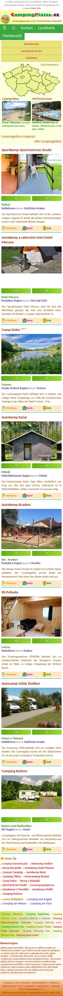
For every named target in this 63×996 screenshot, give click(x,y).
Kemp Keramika (12, 868)
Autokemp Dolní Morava (39, 868)
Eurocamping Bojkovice (42, 885)
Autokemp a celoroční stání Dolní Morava (27, 240)
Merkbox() (12, 36)
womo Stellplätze (13, 899)
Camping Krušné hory (13, 927)
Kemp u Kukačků (30, 881)
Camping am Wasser (15, 903)
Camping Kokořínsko (38, 914)
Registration (43, 986)
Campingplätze (39, 983)
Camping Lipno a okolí (27, 935)
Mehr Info (36, 8)
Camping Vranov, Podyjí (38, 927)
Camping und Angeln (40, 899)
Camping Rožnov (14, 771)
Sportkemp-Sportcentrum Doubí (26, 150)
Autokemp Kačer (14, 418)
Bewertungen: (9, 943)
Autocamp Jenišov (42, 863)
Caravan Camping (13, 872)
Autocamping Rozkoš (37, 876)
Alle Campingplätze (47, 141)
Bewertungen (9, 986)
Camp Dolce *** (14, 330)
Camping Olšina (12, 876)
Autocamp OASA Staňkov (21, 684)
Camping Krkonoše (12, 914)
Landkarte (46, 28)
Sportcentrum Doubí (15, 885)
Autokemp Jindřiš (42, 889)
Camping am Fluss (41, 903)
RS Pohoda (10, 592)
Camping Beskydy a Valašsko (35, 918)
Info (20, 986)
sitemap (55, 986)
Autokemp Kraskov (16, 505)
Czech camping (21, 983)
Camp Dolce (10, 881)
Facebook (53, 983)
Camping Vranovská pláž (15, 864)
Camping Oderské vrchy (48, 923)
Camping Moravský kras (36, 931)
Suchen (27, 28)
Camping (7, 983)
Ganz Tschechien (49, 65)
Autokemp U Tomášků (16, 889)
